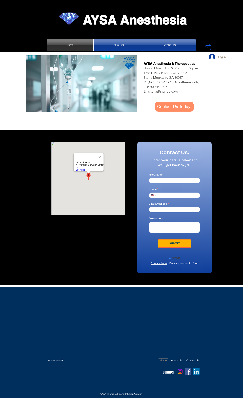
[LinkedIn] (196, 371)
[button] (208, 47)
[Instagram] (180, 371)
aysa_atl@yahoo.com (162, 91)
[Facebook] (188, 371)
